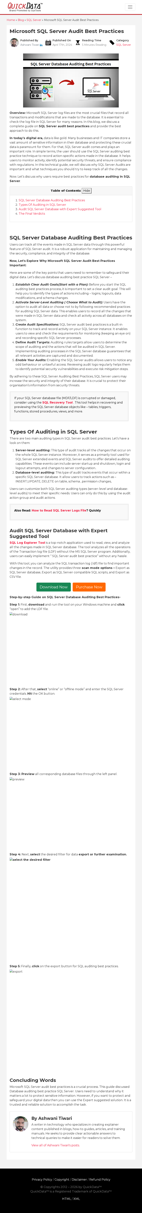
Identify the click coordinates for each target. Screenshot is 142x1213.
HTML (66, 1199)
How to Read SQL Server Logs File (59, 510)
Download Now (54, 587)
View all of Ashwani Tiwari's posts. (55, 1145)
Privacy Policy (42, 1179)
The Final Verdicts (32, 213)
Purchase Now (89, 587)
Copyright (62, 1179)
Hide (86, 190)
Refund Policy (99, 1179)
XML (76, 1199)
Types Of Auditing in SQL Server (42, 204)
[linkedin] (41, 44)
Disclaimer (79, 1179)
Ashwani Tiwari (30, 44)
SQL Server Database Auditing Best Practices (52, 200)
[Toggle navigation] (130, 7)
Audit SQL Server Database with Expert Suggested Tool (60, 209)
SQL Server (123, 44)
